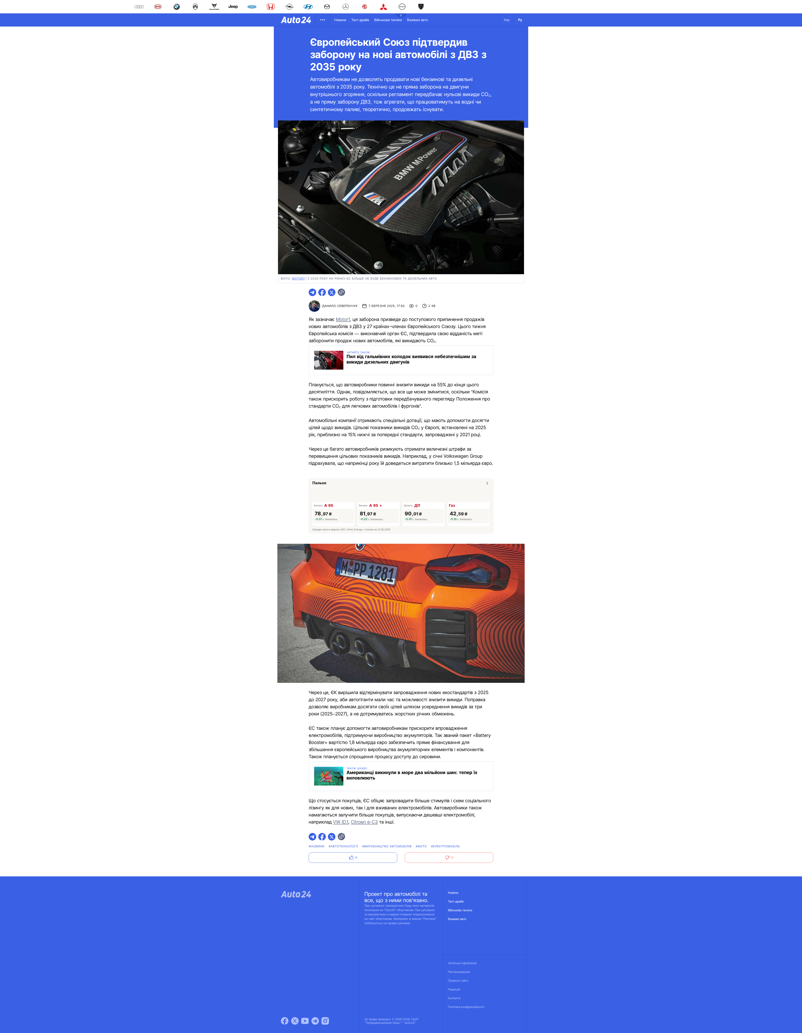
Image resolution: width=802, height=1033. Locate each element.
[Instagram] (325, 1021)
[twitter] (331, 292)
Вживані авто (417, 20)
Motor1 (343, 319)
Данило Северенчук (340, 306)
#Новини (317, 846)
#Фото (421, 846)
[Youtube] (305, 1021)
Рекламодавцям (459, 972)
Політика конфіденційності (466, 1007)
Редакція (454, 989)
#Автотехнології (343, 846)
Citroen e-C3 (364, 822)
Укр (507, 20)
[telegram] (312, 292)
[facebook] (322, 292)
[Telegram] (315, 1021)
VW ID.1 (340, 822)
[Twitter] (295, 1021)
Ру (520, 20)
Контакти (454, 998)
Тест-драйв (360, 20)
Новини (340, 20)
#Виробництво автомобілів (387, 846)
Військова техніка (388, 20)
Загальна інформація (462, 963)
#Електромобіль (445, 846)
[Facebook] (284, 1021)
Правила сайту (458, 980)
